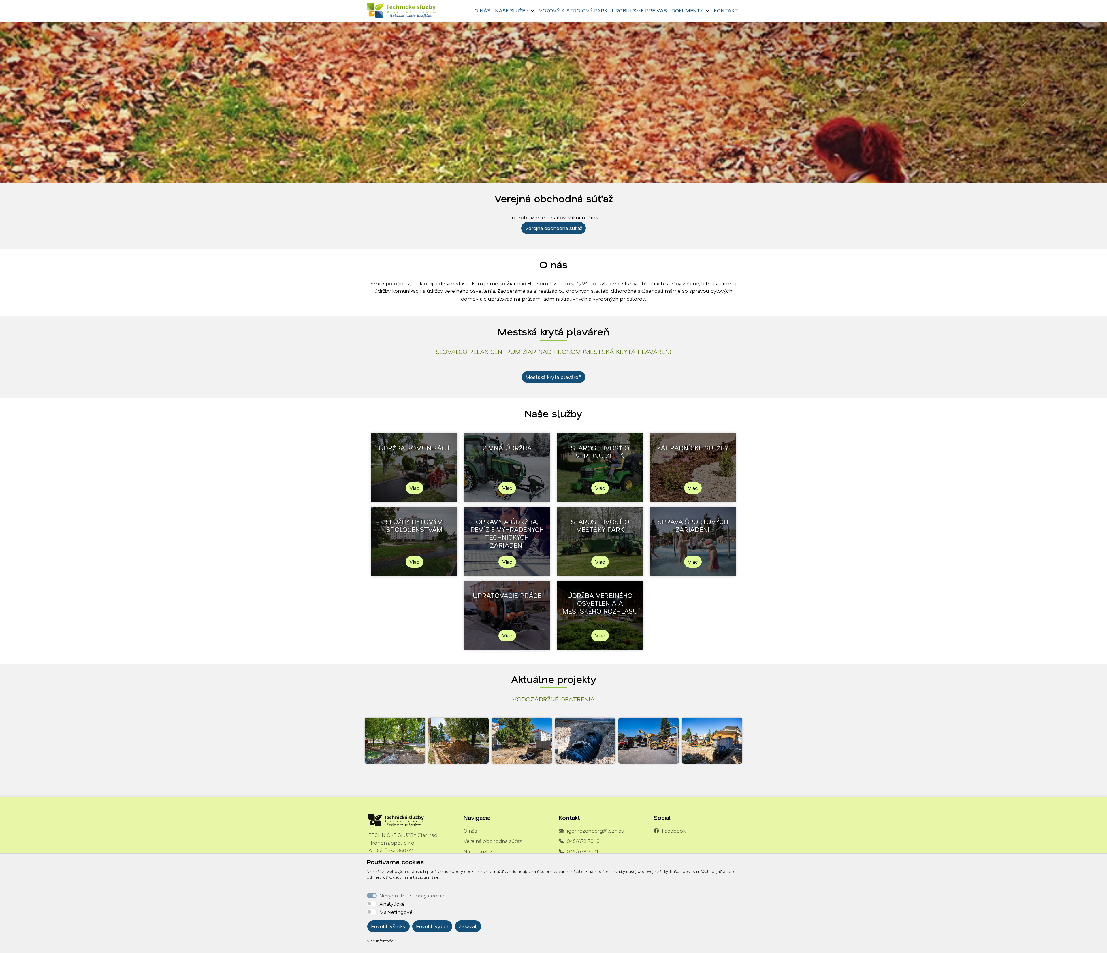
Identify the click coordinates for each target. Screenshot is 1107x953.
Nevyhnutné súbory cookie (411, 895)
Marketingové (396, 912)
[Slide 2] (553, 175)
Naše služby (478, 851)
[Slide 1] (543, 175)
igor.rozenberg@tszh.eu (595, 830)
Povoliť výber (432, 926)
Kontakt (726, 10)
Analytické (392, 904)
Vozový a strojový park (573, 10)
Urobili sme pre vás (639, 10)
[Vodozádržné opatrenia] (395, 741)
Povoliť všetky (388, 926)
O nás (482, 10)
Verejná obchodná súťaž (553, 228)
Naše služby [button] (512, 10)
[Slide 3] (564, 175)
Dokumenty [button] (687, 10)
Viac (414, 488)
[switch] (372, 903)
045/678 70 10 (583, 841)
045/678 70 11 (582, 851)
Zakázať (468, 926)
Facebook (674, 830)
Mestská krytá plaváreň (553, 377)
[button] (534, 11)
